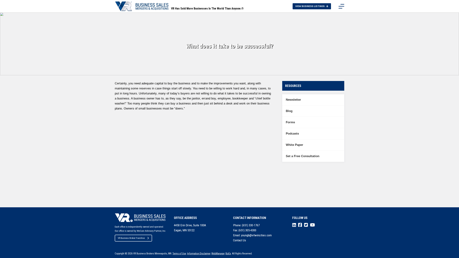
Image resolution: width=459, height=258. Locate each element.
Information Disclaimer (198, 253)
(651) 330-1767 (251, 225)
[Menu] (341, 6)
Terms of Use (179, 253)
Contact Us (239, 240)
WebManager (217, 253)
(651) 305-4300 (247, 230)
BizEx (228, 253)
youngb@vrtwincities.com (256, 235)
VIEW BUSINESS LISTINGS (310, 6)
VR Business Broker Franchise (131, 238)
